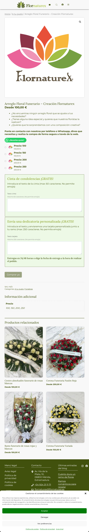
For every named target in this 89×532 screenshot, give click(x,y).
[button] (85, 493)
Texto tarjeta (12, 236)
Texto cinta (11, 194)
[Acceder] (62, 4)
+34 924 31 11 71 (43, 484)
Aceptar (44, 511)
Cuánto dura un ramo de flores (66, 475)
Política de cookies (32, 529)
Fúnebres (28, 289)
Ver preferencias (44, 523)
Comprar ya (13, 274)
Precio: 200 (20, 159)
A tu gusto (17, 14)
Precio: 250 (20, 166)
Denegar (44, 517)
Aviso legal (59, 529)
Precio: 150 (20, 152)
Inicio (7, 14)
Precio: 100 (20, 145)
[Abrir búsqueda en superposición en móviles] (57, 5)
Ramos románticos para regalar (67, 484)
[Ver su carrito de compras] (49, 4)
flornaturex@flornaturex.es (49, 489)
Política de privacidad (47, 529)
